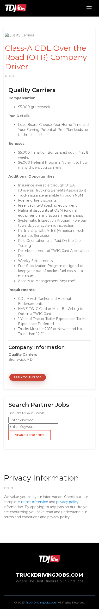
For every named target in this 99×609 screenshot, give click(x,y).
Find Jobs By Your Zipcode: (26, 413)
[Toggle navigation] (89, 8)
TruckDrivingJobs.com (41, 602)
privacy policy (67, 502)
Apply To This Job (28, 377)
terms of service (34, 502)
